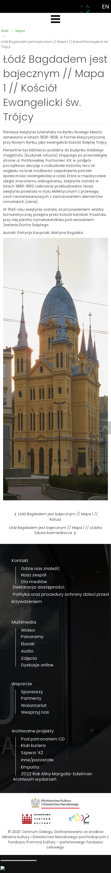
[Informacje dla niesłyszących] (88, 11)
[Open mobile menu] (55, 19)
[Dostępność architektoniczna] (88, 6)
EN (105, 7)
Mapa (20, 31)
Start (5, 31)
